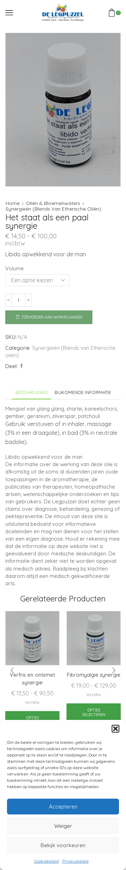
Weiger (63, 826)
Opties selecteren (93, 712)
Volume (14, 268)
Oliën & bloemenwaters (53, 203)
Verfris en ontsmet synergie (32, 678)
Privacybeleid (75, 861)
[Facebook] (21, 366)
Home (13, 203)
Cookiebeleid (46, 861)
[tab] (31, 392)
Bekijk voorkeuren (63, 845)
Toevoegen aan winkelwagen (51, 317)
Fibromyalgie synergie (93, 674)
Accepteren (63, 806)
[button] (115, 728)
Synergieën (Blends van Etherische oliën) (53, 208)
